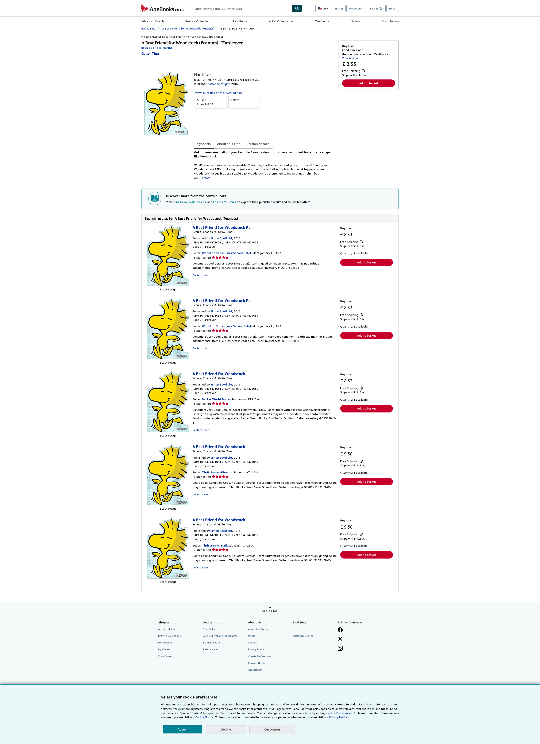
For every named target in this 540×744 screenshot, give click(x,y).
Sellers (355, 21)
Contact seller (201, 275)
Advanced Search (152, 21)
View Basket (165, 656)
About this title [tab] (228, 144)
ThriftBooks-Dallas (216, 545)
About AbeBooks (258, 629)
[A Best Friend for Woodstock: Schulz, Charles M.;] (168, 504)
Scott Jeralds (197, 202)
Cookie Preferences (259, 656)
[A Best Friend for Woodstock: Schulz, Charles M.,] (168, 431)
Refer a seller (211, 649)
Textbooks (322, 21)
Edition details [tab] (258, 144)
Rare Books (240, 21)
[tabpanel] (264, 165)
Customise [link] (272, 729)
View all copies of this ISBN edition (218, 92)
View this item (350, 58)
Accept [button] (182, 729)
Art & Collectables (281, 21)
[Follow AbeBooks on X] (340, 639)
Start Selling (390, 21)
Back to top (270, 610)
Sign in (339, 8)
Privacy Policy (256, 649)
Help (392, 8)
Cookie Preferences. (339, 713)
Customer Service (303, 635)
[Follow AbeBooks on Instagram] (340, 648)
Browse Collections (198, 21)
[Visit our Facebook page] (340, 630)
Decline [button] (226, 729)
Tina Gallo (180, 202)
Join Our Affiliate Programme (220, 635)
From (205, 102)
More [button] (207, 178)
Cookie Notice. (204, 717)
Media (251, 635)
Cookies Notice (257, 663)
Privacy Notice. (338, 717)
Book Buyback (211, 642)
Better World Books (216, 399)
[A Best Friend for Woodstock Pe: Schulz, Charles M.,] (168, 285)
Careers (252, 642)
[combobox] (242, 8)
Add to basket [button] (368, 83)
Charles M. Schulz (224, 202)
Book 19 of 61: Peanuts (157, 47)
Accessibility (255, 669)
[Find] (297, 8)
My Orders (164, 649)
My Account (356, 8)
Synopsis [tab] (204, 144)
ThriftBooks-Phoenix (217, 472)
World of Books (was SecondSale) (226, 253)
